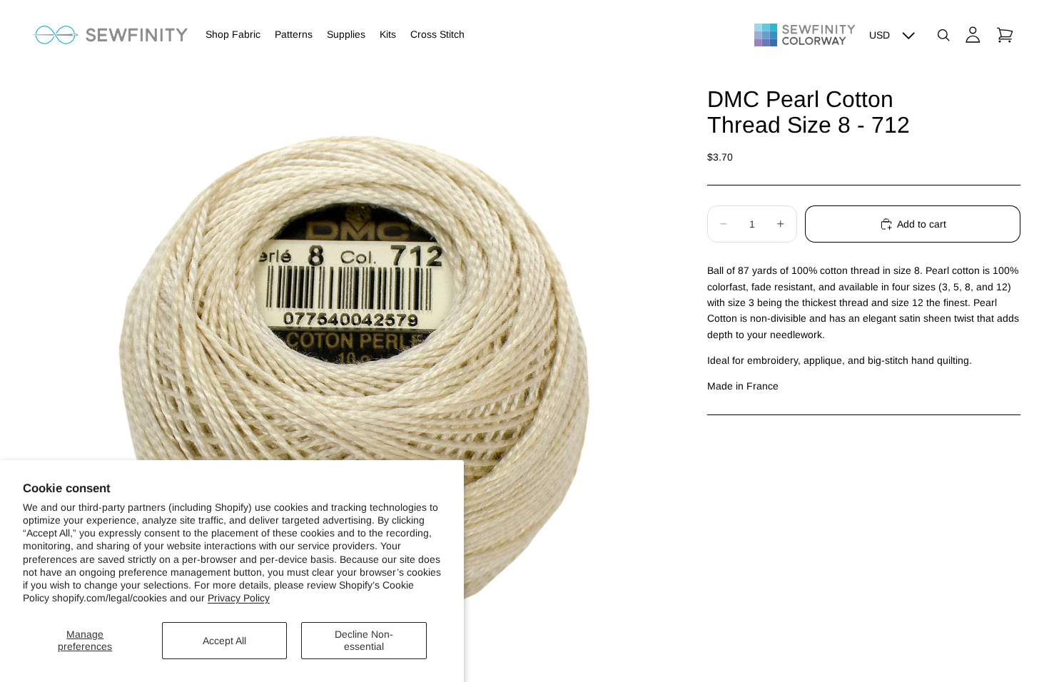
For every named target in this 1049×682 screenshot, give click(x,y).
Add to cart (921, 224)
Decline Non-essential (364, 640)
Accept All (224, 640)
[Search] (943, 35)
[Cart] (1004, 35)
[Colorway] (804, 35)
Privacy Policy (239, 598)
